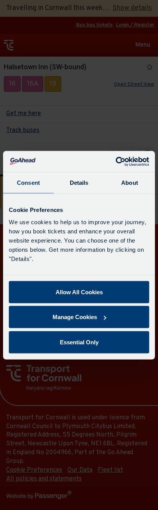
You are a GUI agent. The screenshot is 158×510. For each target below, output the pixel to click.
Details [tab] (79, 182)
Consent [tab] (28, 182)
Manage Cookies (75, 317)
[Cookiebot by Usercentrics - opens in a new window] (115, 161)
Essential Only (79, 342)
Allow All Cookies (79, 291)
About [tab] (129, 182)
